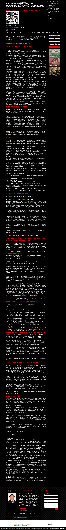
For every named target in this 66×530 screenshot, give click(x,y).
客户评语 (15, 32)
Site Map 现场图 (36, 521)
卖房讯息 (43, 32)
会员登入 (28, 521)
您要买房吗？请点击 (53, 65)
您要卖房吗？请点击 (53, 56)
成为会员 (31, 521)
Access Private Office (24, 525)
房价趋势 (28, 32)
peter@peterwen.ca (51, 18)
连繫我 (20, 32)
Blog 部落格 (48, 32)
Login (54, 1)
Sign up (52, 3)
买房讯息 (38, 32)
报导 (53, 32)
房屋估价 (24, 32)
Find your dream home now (54, 47)
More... (57, 32)
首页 (7, 32)
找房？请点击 (52, 74)
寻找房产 (33, 32)
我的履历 (10, 32)
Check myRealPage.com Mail (17, 525)
